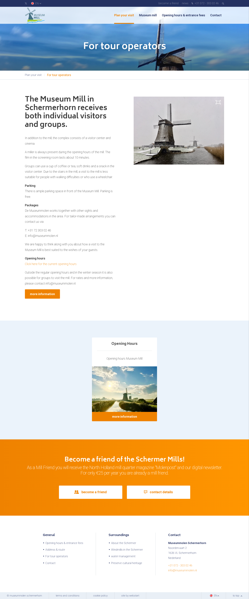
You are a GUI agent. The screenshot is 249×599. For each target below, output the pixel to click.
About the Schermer (123, 543)
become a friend (169, 3)
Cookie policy (100, 595)
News (185, 3)
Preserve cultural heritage (126, 563)
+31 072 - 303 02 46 (206, 3)
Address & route (55, 549)
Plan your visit (124, 15)
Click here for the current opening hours (51, 264)
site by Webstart (130, 595)
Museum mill (148, 15)
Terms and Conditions (67, 595)
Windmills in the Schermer (127, 549)
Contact (216, 15)
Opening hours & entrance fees (183, 15)
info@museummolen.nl (182, 570)
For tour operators (59, 75)
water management (123, 556)
